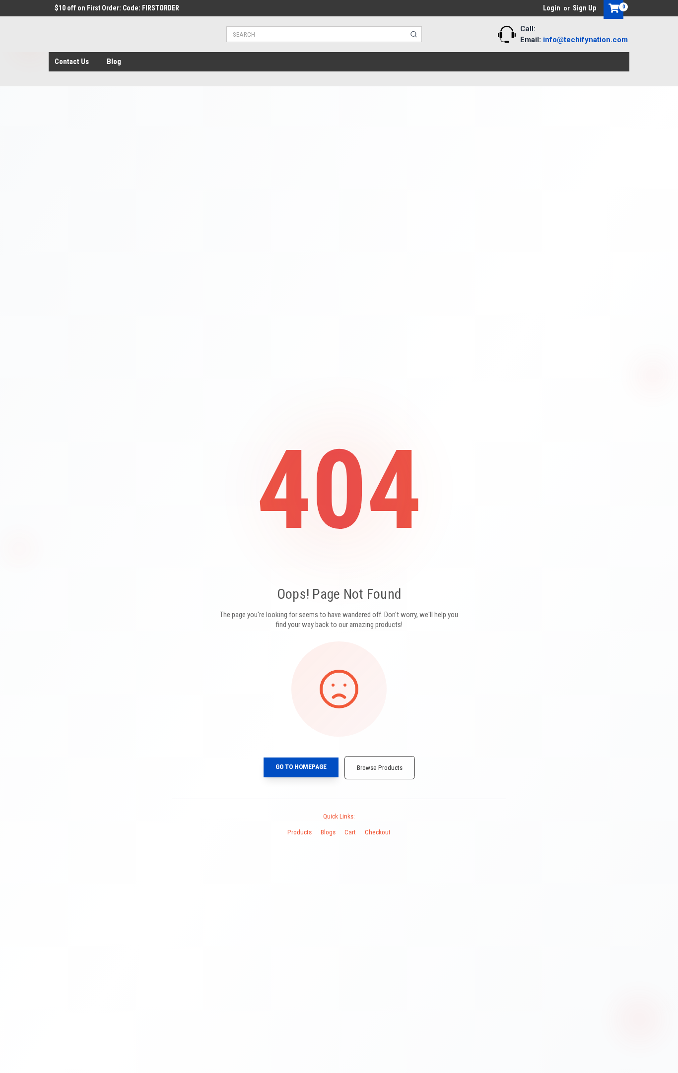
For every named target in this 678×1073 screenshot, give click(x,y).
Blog (114, 61)
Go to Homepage (301, 766)
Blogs (328, 832)
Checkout (378, 832)
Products (299, 832)
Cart (350, 832)
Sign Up (584, 8)
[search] (413, 34)
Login (551, 8)
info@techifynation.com (585, 39)
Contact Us (72, 61)
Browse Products (380, 767)
